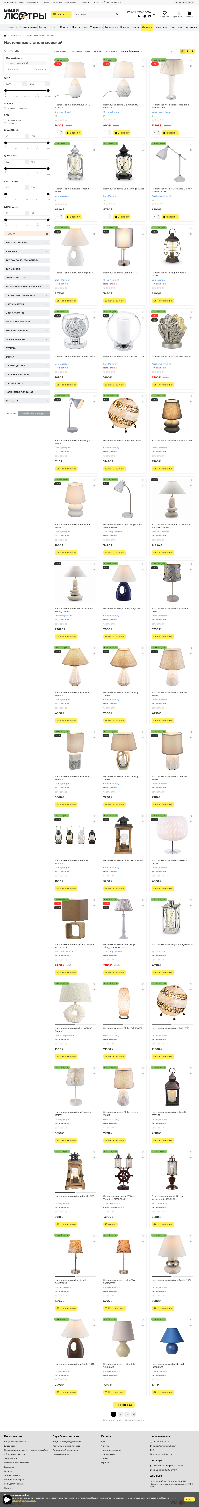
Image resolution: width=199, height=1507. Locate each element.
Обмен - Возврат (12, 1475)
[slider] (5, 90)
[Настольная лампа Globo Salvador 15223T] (75, 1086)
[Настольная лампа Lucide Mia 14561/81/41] (123, 1338)
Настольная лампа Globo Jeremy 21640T (169, 778)
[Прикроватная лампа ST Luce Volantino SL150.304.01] (172, 1170)
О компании (84, 2)
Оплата (96, 2)
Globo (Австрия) (63, 280)
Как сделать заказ (13, 1484)
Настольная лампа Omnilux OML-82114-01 (72, 106)
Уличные (95, 27)
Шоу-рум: (155, 1475)
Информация (13, 1436)
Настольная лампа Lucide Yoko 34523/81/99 (71, 1281)
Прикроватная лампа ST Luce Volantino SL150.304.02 (119, 1197)
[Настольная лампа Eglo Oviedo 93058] (75, 331)
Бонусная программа (14, 2)
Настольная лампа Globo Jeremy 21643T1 (72, 778)
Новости (8, 1488)
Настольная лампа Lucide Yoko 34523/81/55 (119, 1281)
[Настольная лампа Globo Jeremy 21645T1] (75, 667)
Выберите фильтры (33, 413)
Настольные (79, 27)
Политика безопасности (16, 1463)
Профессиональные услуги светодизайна (26, 1450)
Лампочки (160, 27)
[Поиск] (117, 14)
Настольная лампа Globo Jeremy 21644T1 (169, 694)
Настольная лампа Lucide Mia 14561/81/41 (119, 1365)
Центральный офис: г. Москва (168, 1465)
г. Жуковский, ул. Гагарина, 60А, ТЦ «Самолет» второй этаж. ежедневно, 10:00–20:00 (171, 1484)
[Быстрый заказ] (87, 132)
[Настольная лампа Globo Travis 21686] (172, 1254)
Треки (42, 27)
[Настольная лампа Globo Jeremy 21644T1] (172, 667)
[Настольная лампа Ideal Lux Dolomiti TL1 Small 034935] (172, 499)
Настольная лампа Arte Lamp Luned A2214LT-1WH (122, 526)
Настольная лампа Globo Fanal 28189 (123, 860)
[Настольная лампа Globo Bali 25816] (123, 415)
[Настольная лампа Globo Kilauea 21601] (172, 415)
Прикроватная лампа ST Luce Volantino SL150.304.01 (168, 1197)
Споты (64, 27)
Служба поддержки (66, 1436)
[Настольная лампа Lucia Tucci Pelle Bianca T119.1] (172, 79)
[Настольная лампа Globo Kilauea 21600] (75, 499)
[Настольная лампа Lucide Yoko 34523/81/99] (75, 1254)
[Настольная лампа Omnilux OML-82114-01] (75, 79)
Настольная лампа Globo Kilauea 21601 (172, 440)
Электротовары (129, 27)
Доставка (45, 2)
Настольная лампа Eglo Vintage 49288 (169, 274)
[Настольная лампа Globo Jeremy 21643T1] (75, 751)
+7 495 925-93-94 (139, 12)
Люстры (10, 27)
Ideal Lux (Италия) (160, 531)
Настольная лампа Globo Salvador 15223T (73, 1113)
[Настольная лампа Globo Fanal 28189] (123, 835)
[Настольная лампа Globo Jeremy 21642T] (123, 751)
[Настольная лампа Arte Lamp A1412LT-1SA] (172, 331)
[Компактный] (192, 51)
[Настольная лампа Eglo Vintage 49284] (75, 163)
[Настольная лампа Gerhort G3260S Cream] (75, 1002)
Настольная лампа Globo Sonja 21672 (74, 1364)
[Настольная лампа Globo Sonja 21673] (123, 583)
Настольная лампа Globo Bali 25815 (170, 1028)
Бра (53, 27)
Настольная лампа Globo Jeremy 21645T (120, 694)
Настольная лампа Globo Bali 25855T (122, 1028)
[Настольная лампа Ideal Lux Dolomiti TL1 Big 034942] (75, 583)
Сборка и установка (111, 2)
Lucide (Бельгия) (63, 1287)
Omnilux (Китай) (63, 112)
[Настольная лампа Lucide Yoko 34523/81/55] (123, 1254)
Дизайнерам (32, 2)
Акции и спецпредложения (67, 1441)
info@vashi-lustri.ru (162, 1454)
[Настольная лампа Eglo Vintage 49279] (172, 919)
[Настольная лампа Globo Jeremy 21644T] (123, 1086)
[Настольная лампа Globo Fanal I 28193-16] (75, 835)
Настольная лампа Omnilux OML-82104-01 (121, 106)
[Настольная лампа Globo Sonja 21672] (75, 1338)
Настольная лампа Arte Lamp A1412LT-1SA (172, 358)
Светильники (27, 27)
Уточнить (41, 69)
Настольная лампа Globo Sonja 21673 (122, 608)
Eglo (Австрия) (62, 196)
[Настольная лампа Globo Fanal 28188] (75, 1170)
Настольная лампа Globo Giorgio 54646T (72, 442)
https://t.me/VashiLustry (164, 1446)
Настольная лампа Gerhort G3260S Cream (73, 1029)
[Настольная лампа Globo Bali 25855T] (123, 1002)
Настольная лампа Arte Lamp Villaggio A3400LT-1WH (119, 946)
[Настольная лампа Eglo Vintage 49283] (123, 163)
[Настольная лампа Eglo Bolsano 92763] (123, 331)
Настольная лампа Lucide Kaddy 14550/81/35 (169, 1365)
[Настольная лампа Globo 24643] (123, 247)
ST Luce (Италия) (111, 1203)
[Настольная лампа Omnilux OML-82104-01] (123, 79)
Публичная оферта (14, 1479)
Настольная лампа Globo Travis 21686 (171, 1280)
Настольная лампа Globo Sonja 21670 (74, 272)
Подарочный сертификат (66, 1450)
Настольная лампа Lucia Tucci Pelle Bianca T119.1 (170, 106)
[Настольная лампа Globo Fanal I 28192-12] (172, 1086)
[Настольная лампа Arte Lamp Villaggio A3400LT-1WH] (123, 919)
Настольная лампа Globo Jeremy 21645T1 (72, 694)
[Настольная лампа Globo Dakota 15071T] (172, 835)
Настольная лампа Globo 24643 (120, 272)
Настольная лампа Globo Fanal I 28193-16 (72, 862)
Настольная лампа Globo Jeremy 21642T (120, 778)
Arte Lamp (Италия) (161, 196)
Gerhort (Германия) (64, 1035)
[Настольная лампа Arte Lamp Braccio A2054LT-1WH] (172, 163)
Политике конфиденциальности (20, 1500)
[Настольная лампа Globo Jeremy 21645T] (123, 667)
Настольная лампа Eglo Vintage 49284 (72, 190)
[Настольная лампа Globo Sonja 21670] (75, 247)
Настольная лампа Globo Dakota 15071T (169, 862)
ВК (154, 1450)
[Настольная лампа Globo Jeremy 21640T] (172, 751)
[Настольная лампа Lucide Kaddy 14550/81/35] (172, 1338)
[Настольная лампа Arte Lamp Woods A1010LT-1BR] (75, 919)
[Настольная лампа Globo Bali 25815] (172, 1002)
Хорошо (189, 1499)
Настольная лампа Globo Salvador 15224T (170, 610)
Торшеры (110, 27)
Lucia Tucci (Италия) (161, 112)
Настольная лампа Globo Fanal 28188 (74, 1196)
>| (134, 1414)
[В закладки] (94, 60)
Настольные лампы (111, 1450)
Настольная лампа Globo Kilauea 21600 (72, 526)
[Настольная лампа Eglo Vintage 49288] (172, 247)
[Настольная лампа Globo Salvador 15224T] (172, 583)
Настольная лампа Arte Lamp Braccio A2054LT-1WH (172, 190)
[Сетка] (182, 51)
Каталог (106, 1436)
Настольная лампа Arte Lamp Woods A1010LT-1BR (74, 946)
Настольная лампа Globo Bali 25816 (122, 440)
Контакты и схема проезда (64, 2)
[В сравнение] (94, 66)
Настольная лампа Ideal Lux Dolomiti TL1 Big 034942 (74, 610)
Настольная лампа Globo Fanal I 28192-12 (169, 1113)
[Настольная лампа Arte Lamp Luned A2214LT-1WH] (123, 499)
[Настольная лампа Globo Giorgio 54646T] (75, 415)
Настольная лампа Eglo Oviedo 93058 (75, 356)
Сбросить (13, 69)
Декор (146, 27)
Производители (61, 1454)
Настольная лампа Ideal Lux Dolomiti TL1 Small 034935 (171, 526)
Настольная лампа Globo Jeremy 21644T (120, 1113)
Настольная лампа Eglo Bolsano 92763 (123, 356)
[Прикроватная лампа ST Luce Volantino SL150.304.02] (123, 1170)
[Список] (187, 51)
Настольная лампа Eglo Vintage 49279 (172, 944)
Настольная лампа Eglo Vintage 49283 (123, 188)
